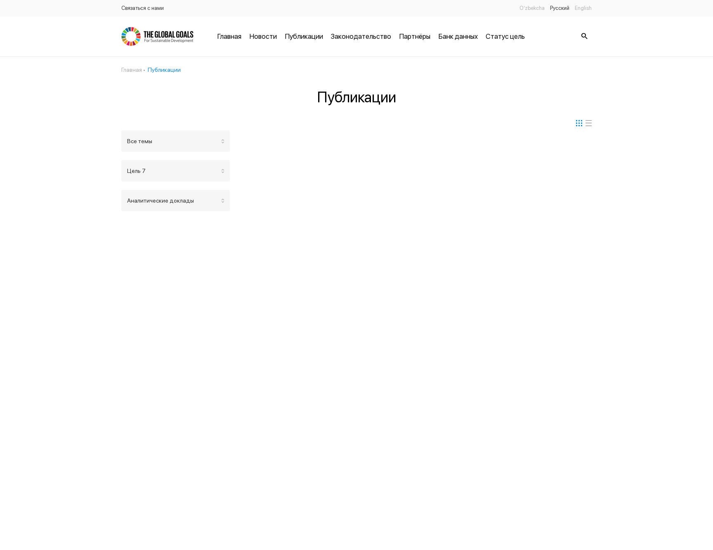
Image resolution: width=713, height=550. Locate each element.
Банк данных (458, 36)
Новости (263, 36)
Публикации (304, 36)
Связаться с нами (142, 8)
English (583, 8)
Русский (559, 8)
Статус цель (505, 36)
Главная (229, 36)
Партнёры (414, 36)
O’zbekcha (532, 8)
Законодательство (361, 36)
